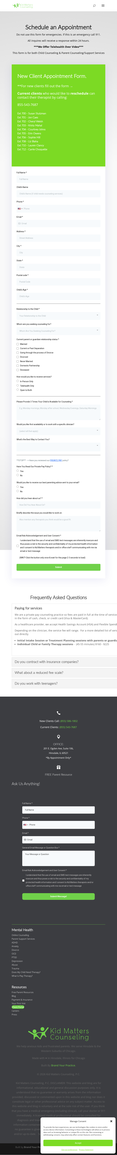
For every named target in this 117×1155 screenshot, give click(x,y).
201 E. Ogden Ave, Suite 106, (58, 748)
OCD (14, 953)
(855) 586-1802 (69, 721)
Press (14, 1014)
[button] (111, 1121)
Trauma (15, 968)
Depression (17, 961)
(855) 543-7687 (68, 727)
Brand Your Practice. (63, 1065)
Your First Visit (18, 1003)
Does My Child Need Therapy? (26, 972)
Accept (78, 1142)
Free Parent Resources (23, 992)
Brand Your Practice (35, 1147)
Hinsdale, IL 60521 (58, 753)
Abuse (15, 964)
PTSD (14, 957)
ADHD (15, 942)
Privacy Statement (86, 1149)
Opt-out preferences (69, 1149)
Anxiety (15, 946)
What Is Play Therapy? (22, 975)
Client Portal (18, 1007)
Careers (15, 1010)
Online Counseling (20, 935)
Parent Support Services (23, 938)
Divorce (15, 949)
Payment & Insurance (22, 999)
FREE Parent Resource (58, 774)
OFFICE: (58, 744)
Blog (14, 996)
